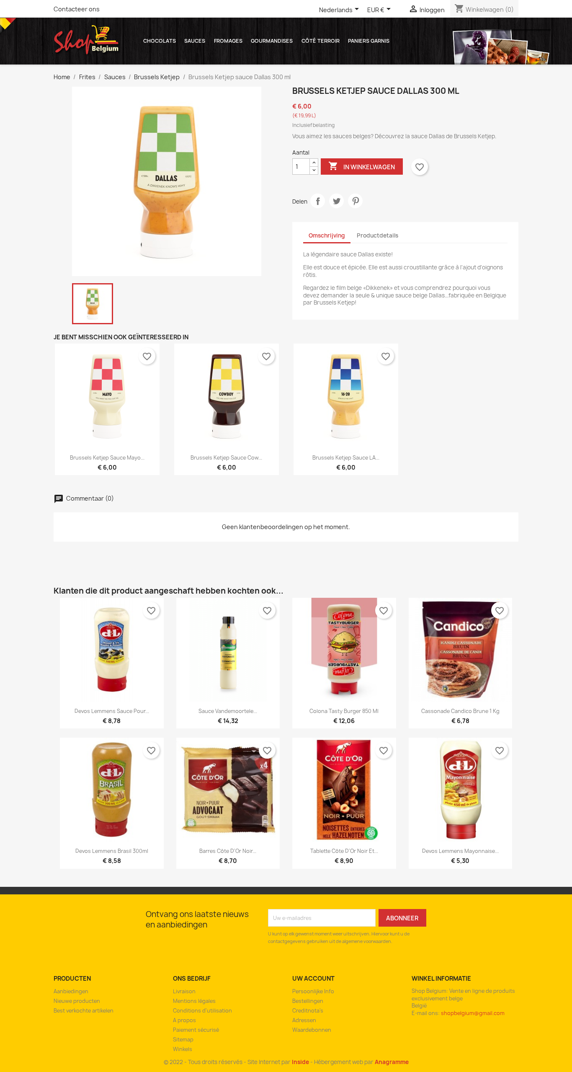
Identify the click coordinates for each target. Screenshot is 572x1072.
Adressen (304, 1020)
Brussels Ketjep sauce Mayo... (107, 457)
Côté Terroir (320, 40)
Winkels (182, 1049)
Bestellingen (307, 1001)
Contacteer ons (77, 9)
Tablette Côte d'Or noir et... (344, 851)
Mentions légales (194, 1001)
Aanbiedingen (71, 991)
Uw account (313, 978)
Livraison (184, 991)
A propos (184, 1020)
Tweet (336, 201)
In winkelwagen (361, 166)
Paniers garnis (368, 40)
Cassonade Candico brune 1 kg (460, 711)
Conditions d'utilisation (202, 1010)
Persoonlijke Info (313, 991)
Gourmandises (272, 40)
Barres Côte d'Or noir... (227, 851)
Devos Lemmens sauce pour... (112, 711)
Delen (317, 201)
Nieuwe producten (77, 1001)
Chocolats (159, 40)
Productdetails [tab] (377, 235)
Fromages (228, 40)
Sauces (194, 40)
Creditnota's (307, 1010)
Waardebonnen (311, 1029)
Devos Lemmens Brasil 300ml (111, 851)
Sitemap (183, 1039)
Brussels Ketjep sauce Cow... (226, 457)
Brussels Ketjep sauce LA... (345, 457)
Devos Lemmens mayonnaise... (460, 851)
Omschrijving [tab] (327, 235)
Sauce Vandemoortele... (227, 711)
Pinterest (355, 201)
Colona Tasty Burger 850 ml (344, 711)
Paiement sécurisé (196, 1029)
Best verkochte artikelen (83, 1010)
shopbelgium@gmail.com (473, 1013)
